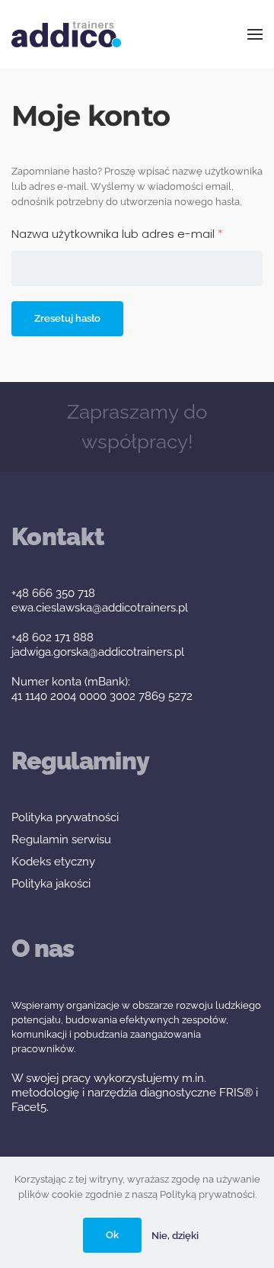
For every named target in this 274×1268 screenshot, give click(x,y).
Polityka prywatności (65, 817)
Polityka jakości (51, 884)
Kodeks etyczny (53, 861)
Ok (112, 1235)
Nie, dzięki (175, 1235)
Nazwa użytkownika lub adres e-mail (137, 233)
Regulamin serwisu (61, 839)
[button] (255, 34)
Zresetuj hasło (67, 318)
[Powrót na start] (66, 34)
